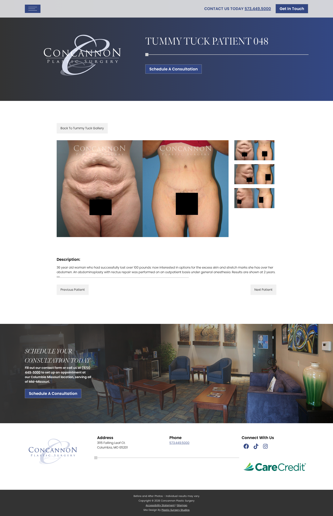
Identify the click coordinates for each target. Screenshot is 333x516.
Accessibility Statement (160, 505)
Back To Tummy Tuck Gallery (82, 128)
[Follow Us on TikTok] (256, 447)
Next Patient (263, 289)
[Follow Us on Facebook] (246, 447)
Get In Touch (292, 8)
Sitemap (182, 505)
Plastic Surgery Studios (175, 510)
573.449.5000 (258, 8)
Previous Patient (73, 289)
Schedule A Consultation (173, 69)
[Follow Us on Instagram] (265, 447)
